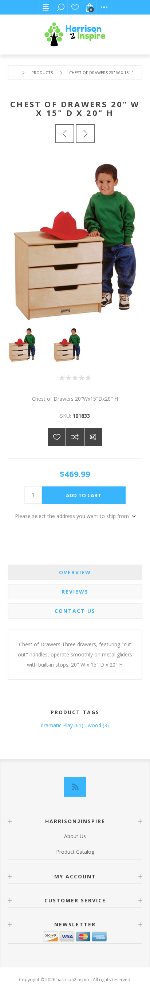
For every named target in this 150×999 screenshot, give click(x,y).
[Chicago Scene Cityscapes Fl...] (85, 133)
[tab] (75, 572)
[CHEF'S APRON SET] (64, 133)
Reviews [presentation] (75, 591)
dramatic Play (57, 725)
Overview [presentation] (75, 572)
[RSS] (75, 787)
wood (94, 725)
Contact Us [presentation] (75, 610)
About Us (75, 836)
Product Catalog (75, 851)
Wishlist (75, 7)
